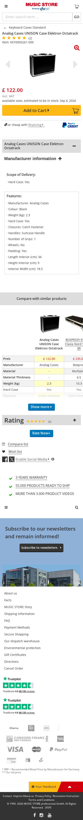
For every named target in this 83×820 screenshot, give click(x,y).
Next (74, 64)
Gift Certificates (15, 655)
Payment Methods (17, 627)
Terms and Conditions (41, 800)
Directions (11, 662)
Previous (8, 64)
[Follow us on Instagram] (42, 815)
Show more (40, 406)
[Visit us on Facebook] (35, 815)
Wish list (15, 451)
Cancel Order (13, 668)
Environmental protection (22, 648)
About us (10, 593)
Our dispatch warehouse (22, 641)
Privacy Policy (43, 796)
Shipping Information (19, 614)
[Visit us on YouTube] (50, 815)
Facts (7, 600)
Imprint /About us (23, 796)
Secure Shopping (16, 634)
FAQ (7, 621)
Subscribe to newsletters (39, 548)
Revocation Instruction (66, 796)
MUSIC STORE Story (18, 607)
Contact (7, 796)
